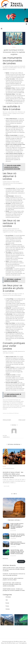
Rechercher (5, 558)
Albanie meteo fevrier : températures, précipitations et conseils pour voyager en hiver (13, 474)
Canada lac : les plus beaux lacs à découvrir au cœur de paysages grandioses (17, 535)
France (7, 606)
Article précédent (7, 420)
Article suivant (22, 420)
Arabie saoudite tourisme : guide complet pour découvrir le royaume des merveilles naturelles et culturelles (17, 526)
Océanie (8, 609)
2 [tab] (13, 493)
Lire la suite (6, 486)
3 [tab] (14, 493)
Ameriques (8, 597)
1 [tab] (11, 493)
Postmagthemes (23, 643)
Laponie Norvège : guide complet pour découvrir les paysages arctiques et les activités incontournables (17, 551)
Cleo (6, 435)
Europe (14, 47)
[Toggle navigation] (1, 29)
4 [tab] (16, 493)
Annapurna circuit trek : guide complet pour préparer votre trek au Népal (17, 543)
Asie (7, 600)
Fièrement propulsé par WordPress (10, 641)
